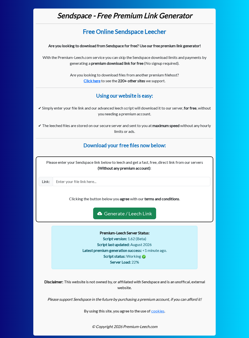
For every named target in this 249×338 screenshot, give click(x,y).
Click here (92, 80)
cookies (157, 311)
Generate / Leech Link (127, 213)
